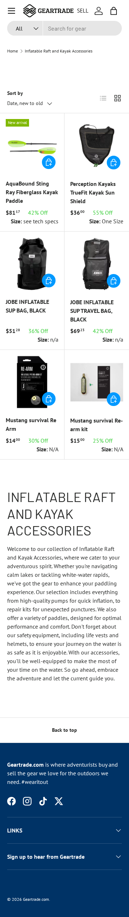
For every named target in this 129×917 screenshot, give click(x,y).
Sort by (15, 93)
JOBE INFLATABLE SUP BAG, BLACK (27, 306)
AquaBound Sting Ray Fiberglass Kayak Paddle (32, 192)
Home (12, 51)
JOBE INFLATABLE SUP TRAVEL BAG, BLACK (92, 310)
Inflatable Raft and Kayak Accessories (58, 51)
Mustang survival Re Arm (31, 424)
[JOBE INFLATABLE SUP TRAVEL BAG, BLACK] (96, 264)
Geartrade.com (36, 899)
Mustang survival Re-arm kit (96, 425)
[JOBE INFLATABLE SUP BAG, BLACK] (32, 263)
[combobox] (64, 28)
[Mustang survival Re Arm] (32, 382)
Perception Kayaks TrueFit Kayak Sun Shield (93, 192)
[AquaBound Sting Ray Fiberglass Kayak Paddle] (32, 145)
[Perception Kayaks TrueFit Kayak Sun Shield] (96, 145)
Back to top (64, 730)
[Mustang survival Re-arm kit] (96, 382)
